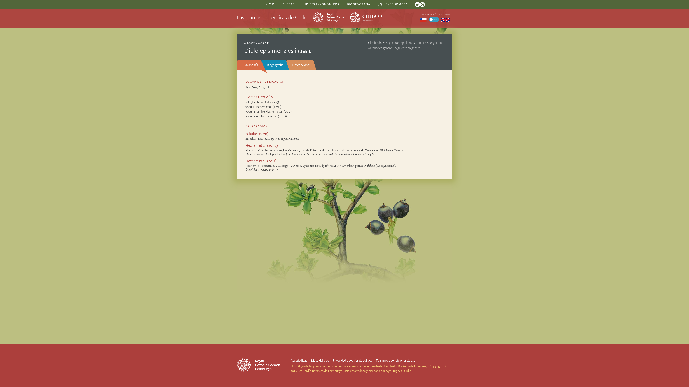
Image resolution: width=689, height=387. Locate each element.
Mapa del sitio (320, 360)
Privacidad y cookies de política (352, 360)
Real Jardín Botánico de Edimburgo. (406, 366)
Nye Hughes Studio (398, 371)
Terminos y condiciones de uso (395, 360)
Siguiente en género (407, 48)
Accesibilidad (299, 360)
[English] (446, 19)
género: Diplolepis (401, 43)
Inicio (269, 4)
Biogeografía (275, 65)
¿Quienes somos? (392, 4)
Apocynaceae (256, 43)
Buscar (289, 4)
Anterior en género (380, 48)
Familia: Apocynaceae (429, 43)
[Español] (423, 19)
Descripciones (301, 65)
